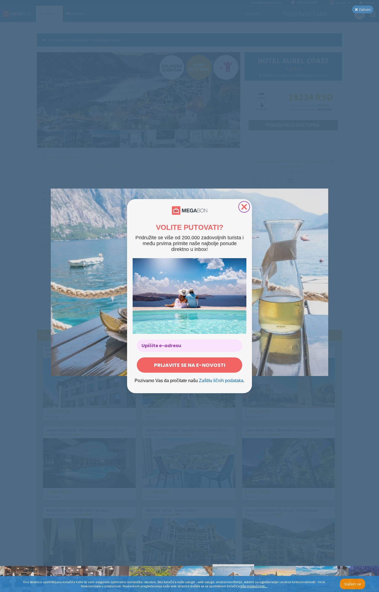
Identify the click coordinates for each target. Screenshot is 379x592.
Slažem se (352, 583)
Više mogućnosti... (253, 586)
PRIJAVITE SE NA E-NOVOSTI (189, 365)
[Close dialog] (244, 206)
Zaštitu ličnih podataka (221, 380)
